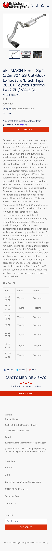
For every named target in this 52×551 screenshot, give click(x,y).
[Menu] (47, 5)
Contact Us (11, 503)
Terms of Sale (12, 496)
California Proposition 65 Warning (23, 481)
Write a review (26, 393)
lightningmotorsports (20, 542)
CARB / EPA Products (16, 489)
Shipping (7, 108)
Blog (7, 474)
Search (8, 467)
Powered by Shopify (39, 542)
